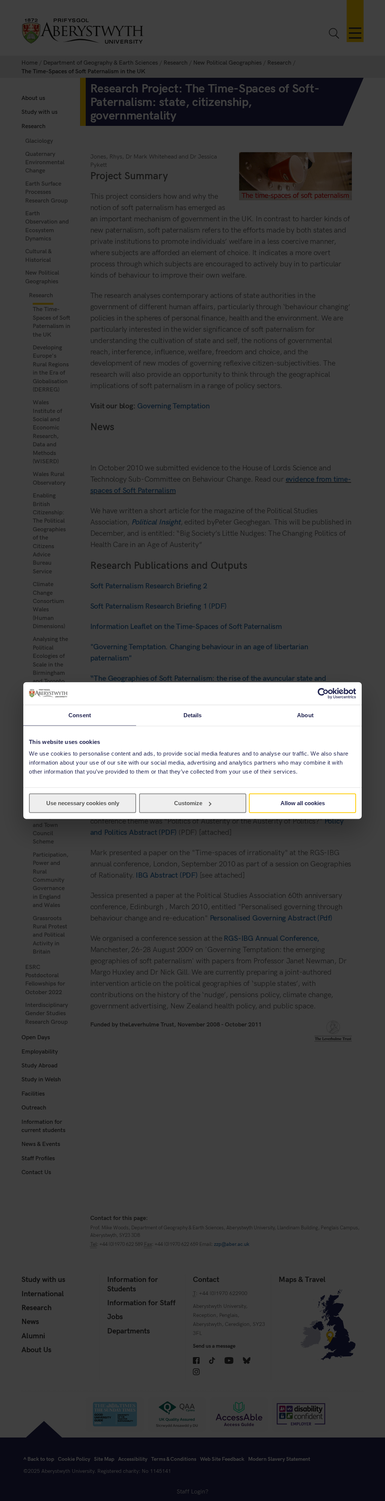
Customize (188, 803)
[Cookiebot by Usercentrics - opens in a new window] (323, 693)
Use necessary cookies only (82, 803)
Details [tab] (192, 715)
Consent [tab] (79, 715)
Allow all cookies (302, 803)
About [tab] (305, 715)
